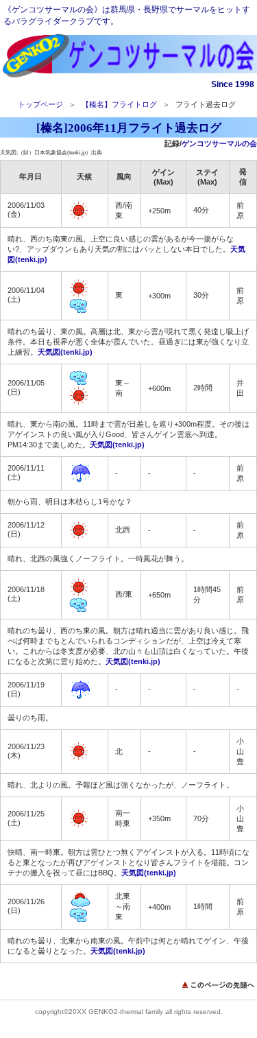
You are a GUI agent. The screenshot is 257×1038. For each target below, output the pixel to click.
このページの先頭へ (219, 984)
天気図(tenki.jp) (65, 352)
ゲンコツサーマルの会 (129, 56)
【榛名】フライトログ (119, 104)
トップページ (40, 104)
